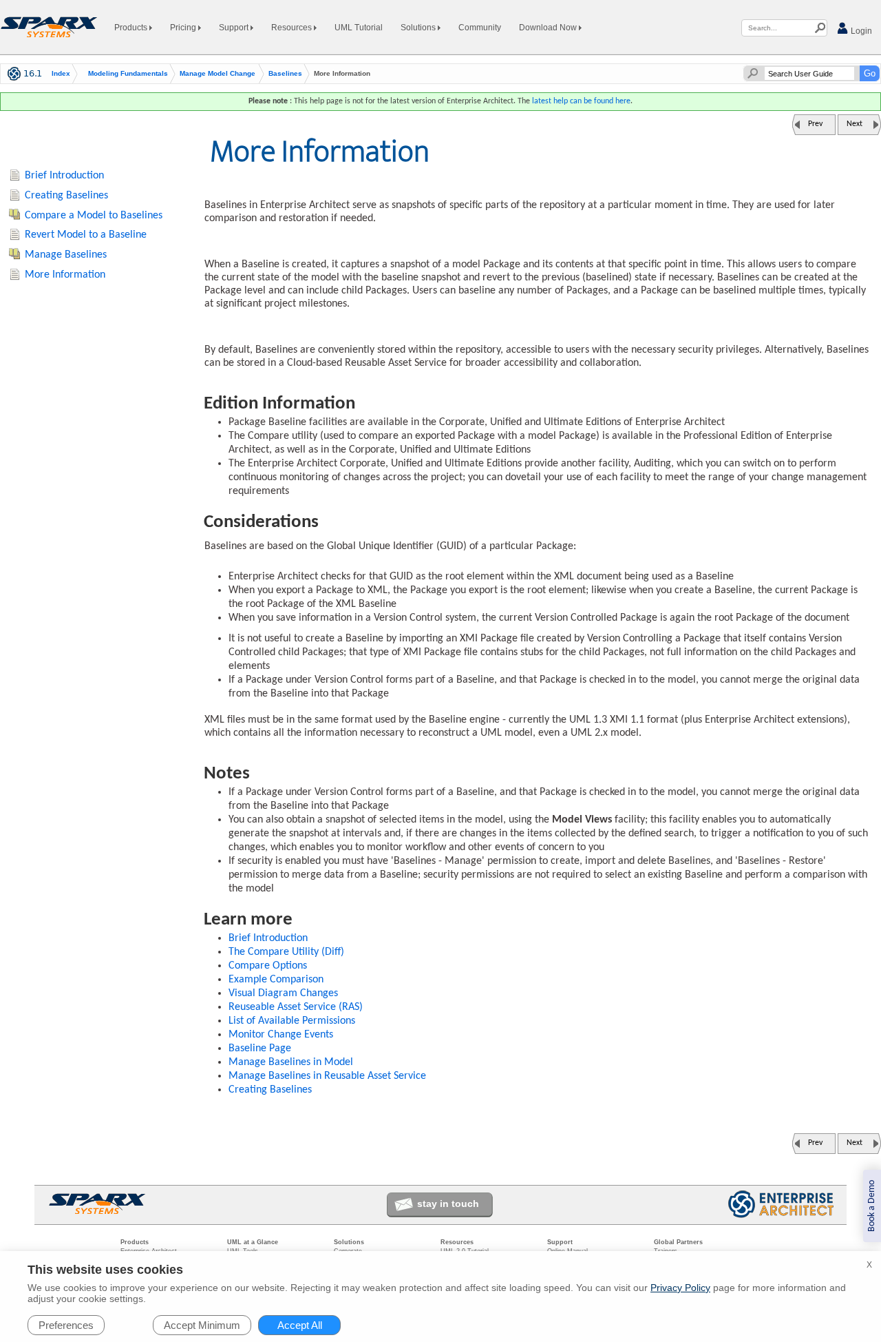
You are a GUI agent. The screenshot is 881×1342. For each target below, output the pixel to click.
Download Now (549, 27)
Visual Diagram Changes (283, 993)
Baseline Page (260, 1048)
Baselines (285, 73)
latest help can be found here (581, 101)
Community (479, 27)
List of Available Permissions (292, 1020)
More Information (65, 274)
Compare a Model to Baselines (93, 215)
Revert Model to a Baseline (86, 234)
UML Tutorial (359, 27)
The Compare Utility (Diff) (286, 952)
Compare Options (268, 965)
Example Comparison (276, 979)
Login (860, 31)
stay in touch (448, 1203)
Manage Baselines (66, 254)
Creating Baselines (270, 1089)
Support (235, 27)
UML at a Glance (252, 1242)
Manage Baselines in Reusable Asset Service (327, 1076)
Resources (292, 27)
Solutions (419, 27)
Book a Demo (872, 1206)
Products (131, 27)
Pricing (184, 27)
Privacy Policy (680, 1287)
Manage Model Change (217, 73)
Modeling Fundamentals (128, 73)
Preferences (66, 1325)
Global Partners (678, 1242)
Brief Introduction (268, 938)
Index (61, 73)
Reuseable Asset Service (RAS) (296, 1007)
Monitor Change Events (281, 1034)
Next (854, 124)
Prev (815, 124)
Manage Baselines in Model (291, 1062)
